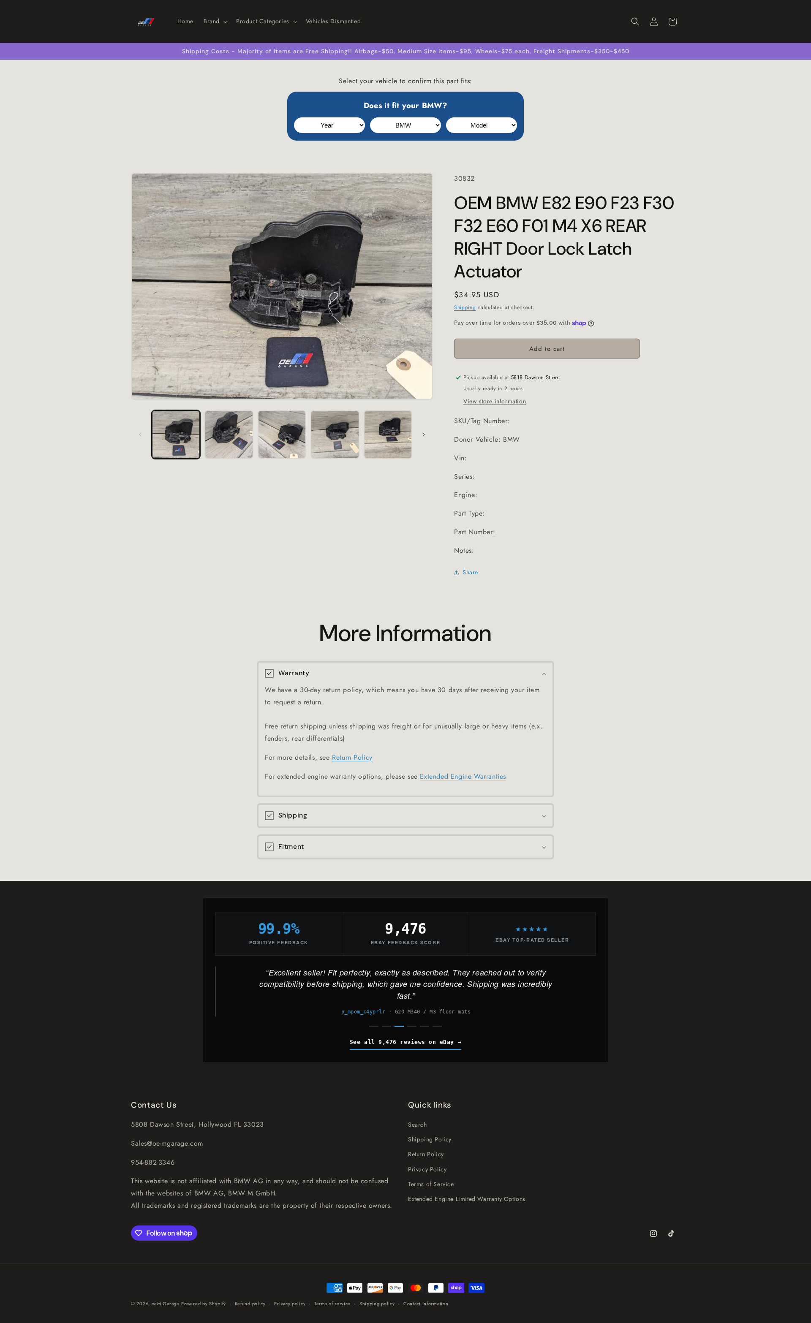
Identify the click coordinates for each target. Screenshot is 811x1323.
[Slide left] (140, 434)
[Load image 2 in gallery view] (228, 434)
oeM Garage (166, 1303)
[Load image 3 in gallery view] (282, 434)
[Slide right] (423, 434)
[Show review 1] (373, 1026)
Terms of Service (431, 1184)
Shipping (465, 307)
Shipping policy (377, 1303)
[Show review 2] (386, 1026)
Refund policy (250, 1303)
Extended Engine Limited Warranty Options (466, 1199)
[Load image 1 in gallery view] (176, 434)
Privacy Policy (427, 1169)
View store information (494, 401)
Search (417, 1124)
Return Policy (352, 757)
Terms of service (332, 1303)
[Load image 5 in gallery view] (388, 434)
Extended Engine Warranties (463, 776)
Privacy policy (289, 1303)
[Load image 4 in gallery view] (334, 434)
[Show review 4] (411, 1026)
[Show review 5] (424, 1026)
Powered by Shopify (203, 1303)
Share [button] (470, 572)
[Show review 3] (399, 1026)
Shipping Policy (430, 1139)
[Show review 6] (437, 1026)
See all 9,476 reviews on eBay (402, 1042)
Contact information (425, 1303)
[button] (215, 21)
